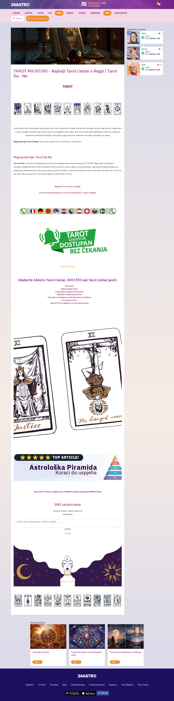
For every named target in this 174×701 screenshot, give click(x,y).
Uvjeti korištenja (78, 685)
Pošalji (67, 533)
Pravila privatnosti (97, 685)
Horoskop (69, 13)
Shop (50, 13)
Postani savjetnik (120, 13)
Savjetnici (28, 13)
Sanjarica (82, 13)
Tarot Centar (143, 685)
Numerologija (95, 13)
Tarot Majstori (127, 685)
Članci (59, 13)
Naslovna (16, 13)
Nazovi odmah (68, 266)
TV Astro (40, 13)
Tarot (107, 13)
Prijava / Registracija (39, 18)
